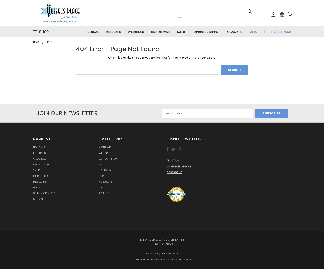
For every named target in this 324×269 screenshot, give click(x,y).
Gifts (253, 32)
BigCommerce (169, 253)
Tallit (181, 32)
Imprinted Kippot (206, 32)
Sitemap (38, 198)
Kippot (103, 175)
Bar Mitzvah (160, 32)
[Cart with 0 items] (290, 14)
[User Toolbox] (273, 14)
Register (54, 193)
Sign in (38, 193)
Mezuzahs (234, 32)
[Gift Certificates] (282, 14)
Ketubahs (113, 32)
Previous (312, 255)
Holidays (92, 32)
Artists (104, 193)
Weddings (136, 32)
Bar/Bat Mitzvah (109, 158)
